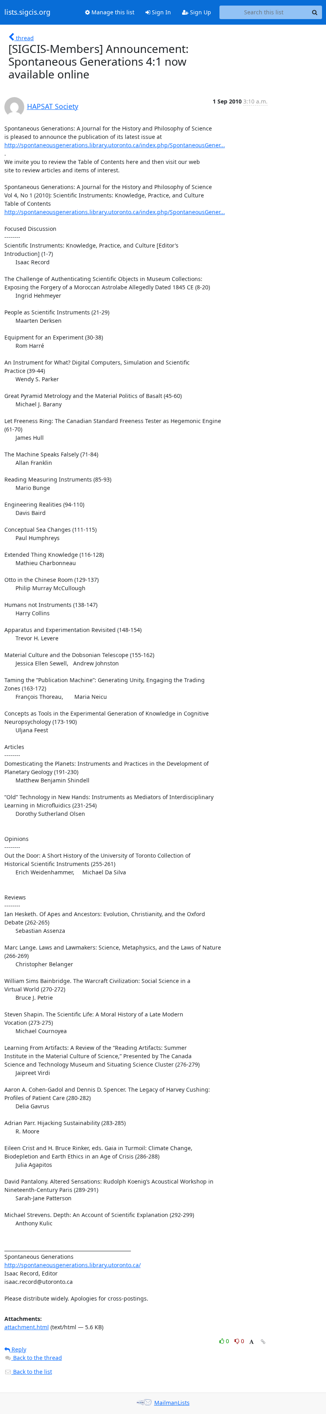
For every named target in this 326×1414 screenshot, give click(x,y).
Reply (18, 1349)
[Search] (315, 12)
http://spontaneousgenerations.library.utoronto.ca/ (72, 1265)
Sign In (160, 12)
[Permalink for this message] (263, 1341)
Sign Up (199, 12)
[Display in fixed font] (251, 1342)
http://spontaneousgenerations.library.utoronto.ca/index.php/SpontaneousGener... (114, 145)
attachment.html (26, 1327)
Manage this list (112, 12)
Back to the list (32, 1371)
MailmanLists (172, 1402)
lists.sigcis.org (27, 12)
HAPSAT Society (52, 106)
